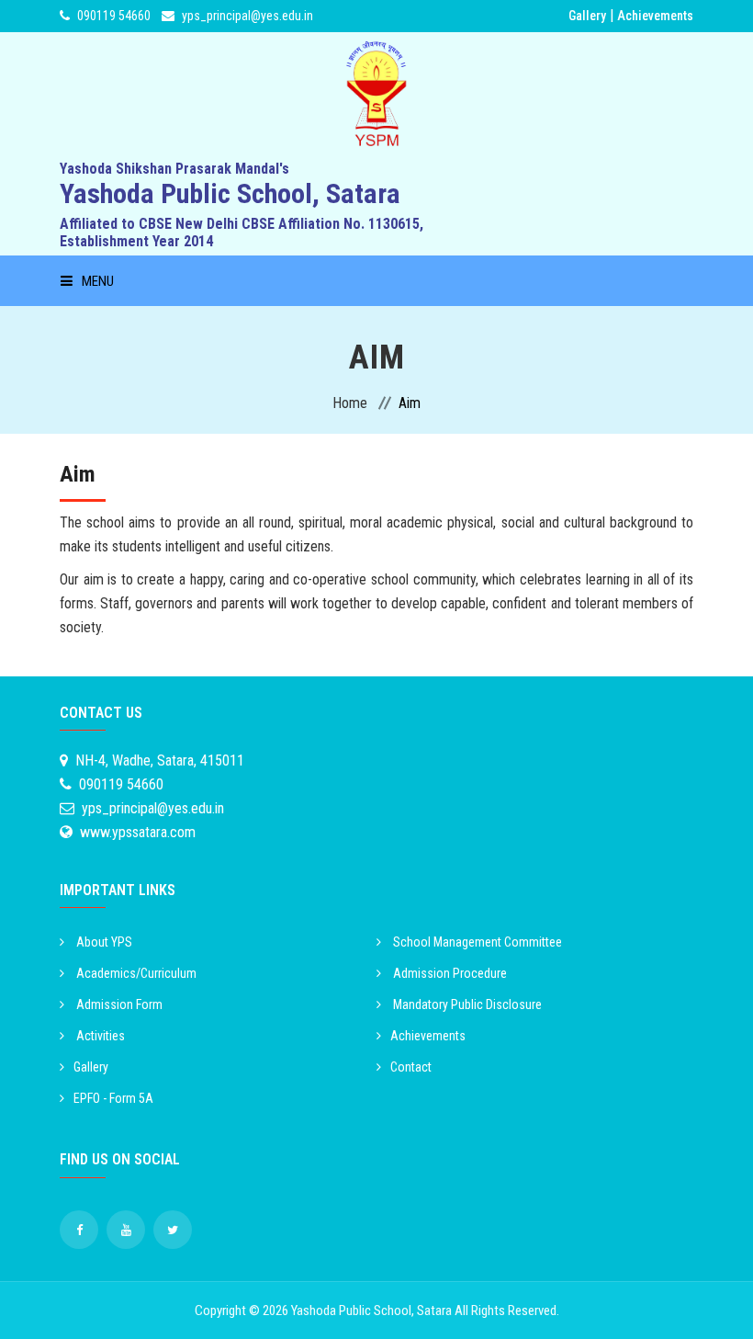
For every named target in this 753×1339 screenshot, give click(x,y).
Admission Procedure (448, 973)
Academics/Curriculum (135, 973)
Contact (411, 1067)
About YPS (102, 942)
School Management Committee (476, 942)
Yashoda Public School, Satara (371, 1310)
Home (349, 403)
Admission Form (118, 1004)
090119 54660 (114, 15)
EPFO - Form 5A (113, 1098)
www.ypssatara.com (138, 832)
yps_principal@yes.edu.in (247, 15)
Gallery (587, 15)
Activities (99, 1035)
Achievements (655, 15)
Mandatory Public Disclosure (466, 1004)
